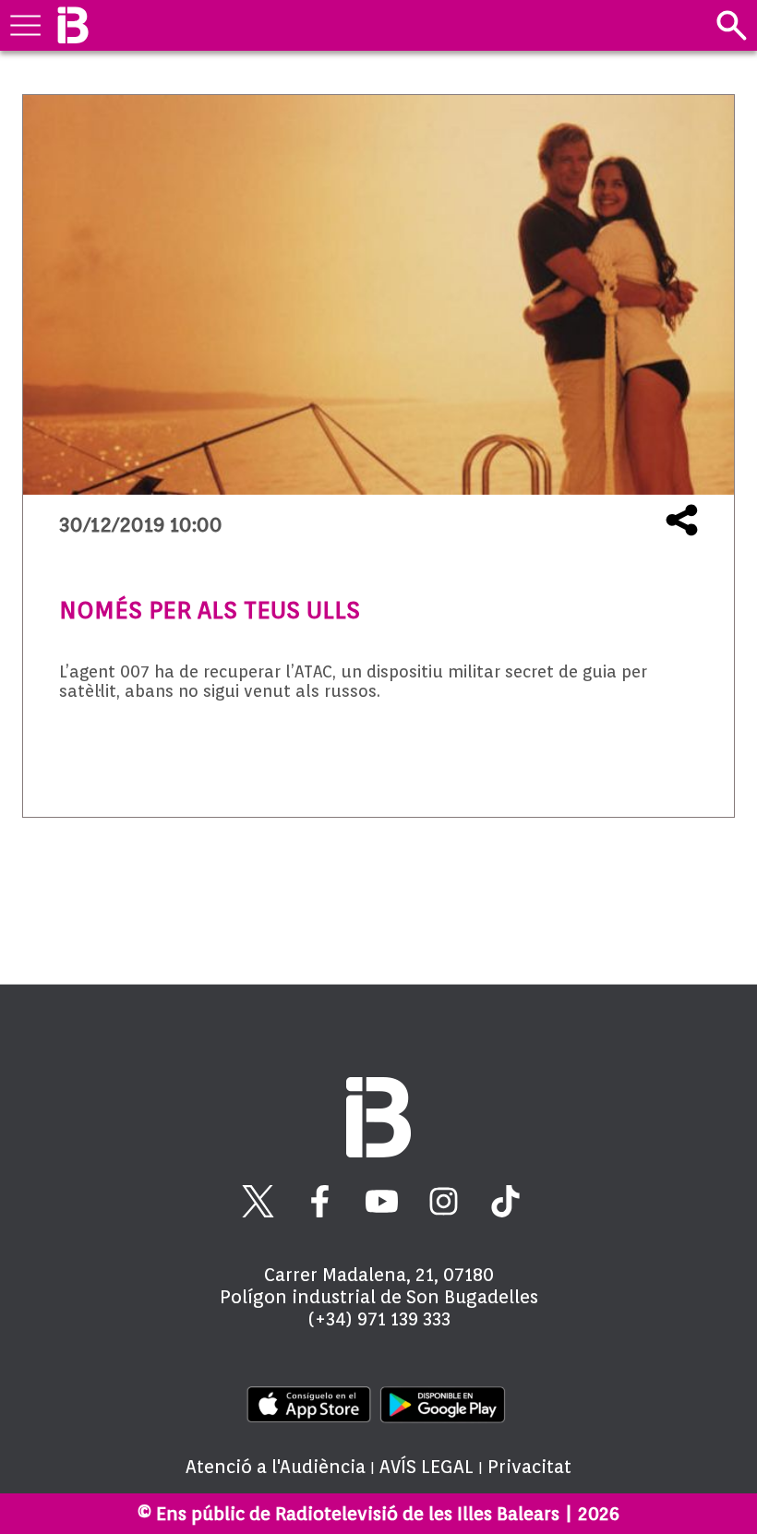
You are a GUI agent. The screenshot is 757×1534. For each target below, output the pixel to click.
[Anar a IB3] (72, 25)
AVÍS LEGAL (426, 1467)
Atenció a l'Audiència (276, 1467)
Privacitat (529, 1467)
